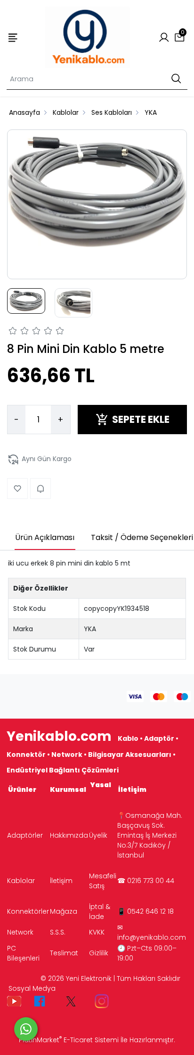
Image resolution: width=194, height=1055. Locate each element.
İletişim (61, 880)
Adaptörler (25, 835)
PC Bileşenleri (23, 953)
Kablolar (21, 880)
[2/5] (19, 332)
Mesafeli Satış (102, 881)
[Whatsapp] (26, 1029)
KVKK (97, 932)
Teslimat (64, 953)
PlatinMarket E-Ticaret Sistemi (69, 1040)
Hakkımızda (69, 835)
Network (20, 932)
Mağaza (63, 911)
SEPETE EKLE (141, 419)
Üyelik (98, 835)
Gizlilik (98, 953)
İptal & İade (99, 911)
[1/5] (13, 332)
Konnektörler (28, 911)
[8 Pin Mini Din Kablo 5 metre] (97, 193)
